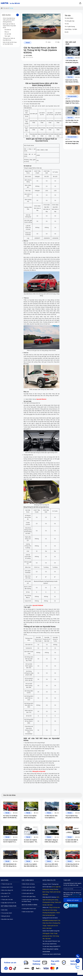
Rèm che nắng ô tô (7, 890)
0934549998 (46, 951)
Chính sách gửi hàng (28, 890)
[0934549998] (78, 956)
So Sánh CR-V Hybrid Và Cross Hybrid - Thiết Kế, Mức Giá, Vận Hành (31, 841)
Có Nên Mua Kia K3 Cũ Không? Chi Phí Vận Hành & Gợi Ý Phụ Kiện (72, 865)
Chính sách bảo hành (28, 887)
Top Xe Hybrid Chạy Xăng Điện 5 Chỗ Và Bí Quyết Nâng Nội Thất (72, 817)
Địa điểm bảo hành (7, 919)
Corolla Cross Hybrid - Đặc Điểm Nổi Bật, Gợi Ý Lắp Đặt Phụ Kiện (30, 865)
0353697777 (56, 946)
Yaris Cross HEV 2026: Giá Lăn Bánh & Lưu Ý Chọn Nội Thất (51, 865)
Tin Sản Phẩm (69, 18)
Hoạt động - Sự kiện (71, 29)
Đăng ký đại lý (5, 916)
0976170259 (57, 954)
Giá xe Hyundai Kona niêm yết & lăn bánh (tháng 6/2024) (9, 20)
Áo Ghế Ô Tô (5, 896)
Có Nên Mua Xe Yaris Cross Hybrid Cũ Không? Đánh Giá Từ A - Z (52, 817)
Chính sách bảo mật (74, 896)
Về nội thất (7, 34)
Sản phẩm (4, 880)
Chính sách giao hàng (28, 896)
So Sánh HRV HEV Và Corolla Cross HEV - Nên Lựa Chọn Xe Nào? (72, 841)
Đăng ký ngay (73, 900)
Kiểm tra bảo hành (27, 911)
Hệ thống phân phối (8, 906)
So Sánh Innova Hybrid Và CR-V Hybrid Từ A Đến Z (10, 841)
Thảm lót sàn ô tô (6, 884)
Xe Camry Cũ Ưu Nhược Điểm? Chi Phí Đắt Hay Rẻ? (10, 817)
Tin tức (5, 8)
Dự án (66, 32)
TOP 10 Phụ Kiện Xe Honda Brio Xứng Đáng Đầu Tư (72, 61)
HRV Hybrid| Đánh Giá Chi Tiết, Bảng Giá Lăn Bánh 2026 (10, 865)
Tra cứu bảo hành (6, 913)
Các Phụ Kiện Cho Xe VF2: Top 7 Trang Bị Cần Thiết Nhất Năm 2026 (71, 121)
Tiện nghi (7, 36)
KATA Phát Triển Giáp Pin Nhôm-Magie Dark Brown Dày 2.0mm (72, 142)
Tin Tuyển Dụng (70, 26)
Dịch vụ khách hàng (29, 905)
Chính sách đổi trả (27, 893)
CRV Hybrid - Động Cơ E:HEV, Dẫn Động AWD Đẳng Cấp (51, 841)
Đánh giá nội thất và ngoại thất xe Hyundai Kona (9, 25)
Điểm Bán (4, 910)
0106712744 (53, 944)
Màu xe (6, 32)
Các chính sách (28, 880)
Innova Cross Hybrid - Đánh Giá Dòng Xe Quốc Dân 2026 (30, 817)
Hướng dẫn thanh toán (29, 908)
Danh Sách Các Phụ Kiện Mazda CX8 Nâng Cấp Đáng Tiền (72, 81)
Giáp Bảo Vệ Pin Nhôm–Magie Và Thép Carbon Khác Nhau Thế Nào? (72, 102)
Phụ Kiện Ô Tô (5, 893)
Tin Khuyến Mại (69, 21)
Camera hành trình (7, 887)
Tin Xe (11, 8)
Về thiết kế (7, 29)
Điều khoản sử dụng (28, 884)
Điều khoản (76, 894)
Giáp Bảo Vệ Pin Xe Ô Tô (8, 902)
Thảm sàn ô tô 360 (7, 899)
